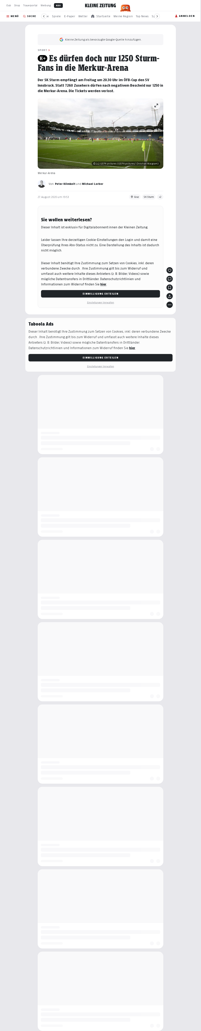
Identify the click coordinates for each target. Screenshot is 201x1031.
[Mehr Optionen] (169, 305)
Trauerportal (30, 5)
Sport (42, 50)
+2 (160, 197)
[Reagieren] (169, 270)
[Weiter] (157, 16)
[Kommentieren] (169, 279)
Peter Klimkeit (65, 183)
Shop (17, 5)
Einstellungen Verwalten (100, 302)
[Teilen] (169, 296)
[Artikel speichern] (169, 287)
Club (8, 5)
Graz (136, 197)
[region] (100, 16)
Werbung (46, 5)
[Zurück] (44, 16)
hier (103, 284)
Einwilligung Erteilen (100, 293)
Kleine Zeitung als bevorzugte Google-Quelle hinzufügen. (103, 39)
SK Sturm (149, 197)
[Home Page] (100, 5)
